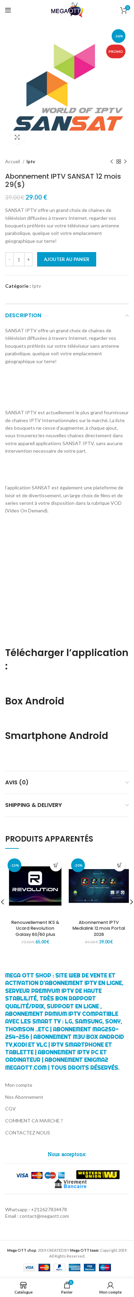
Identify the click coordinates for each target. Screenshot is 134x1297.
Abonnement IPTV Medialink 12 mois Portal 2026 (98, 928)
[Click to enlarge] (17, 137)
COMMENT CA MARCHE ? (34, 1120)
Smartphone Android (58, 735)
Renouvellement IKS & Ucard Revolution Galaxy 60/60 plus (35, 928)
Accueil (13, 161)
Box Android (34, 701)
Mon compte (18, 1085)
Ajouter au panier (66, 259)
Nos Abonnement (24, 1097)
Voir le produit (56, 865)
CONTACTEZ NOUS (27, 1132)
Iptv (30, 161)
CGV (10, 1108)
